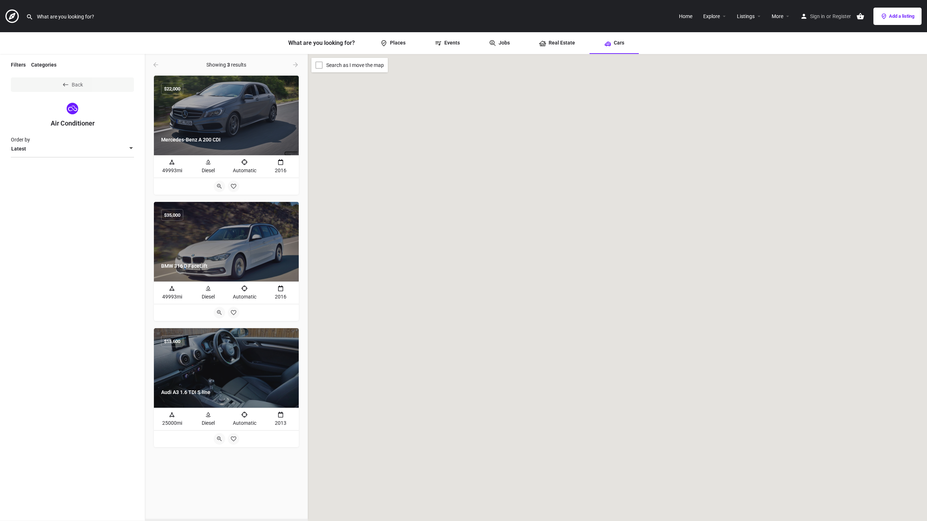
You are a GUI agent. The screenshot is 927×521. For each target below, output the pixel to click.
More (777, 16)
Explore (711, 16)
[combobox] (72, 148)
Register (841, 16)
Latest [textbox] (18, 149)
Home (685, 16)
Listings (746, 16)
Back (77, 85)
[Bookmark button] (233, 186)
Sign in (817, 16)
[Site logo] (13, 15)
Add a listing (901, 16)
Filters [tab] (18, 65)
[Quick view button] (219, 186)
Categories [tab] (43, 65)
